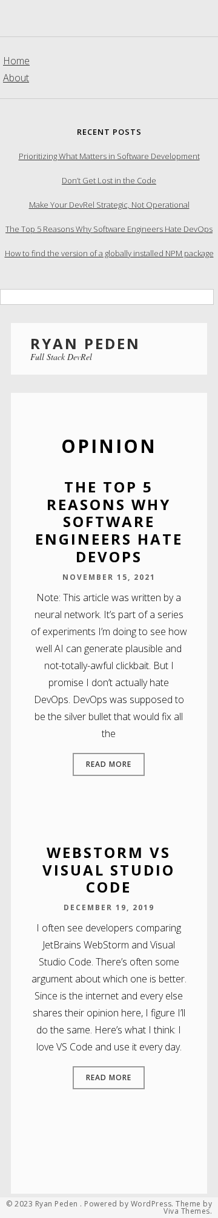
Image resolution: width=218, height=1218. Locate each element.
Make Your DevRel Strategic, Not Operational (109, 204)
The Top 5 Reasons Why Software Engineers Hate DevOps (109, 228)
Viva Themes (187, 1211)
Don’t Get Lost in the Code (109, 180)
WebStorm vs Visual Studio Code (108, 869)
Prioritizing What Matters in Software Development (109, 156)
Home (16, 60)
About (16, 77)
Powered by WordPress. (129, 1204)
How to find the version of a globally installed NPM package (109, 253)
